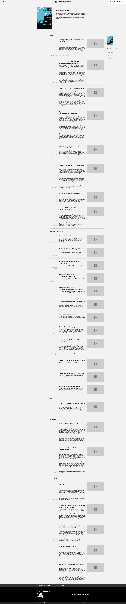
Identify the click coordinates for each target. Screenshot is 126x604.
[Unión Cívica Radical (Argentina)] (95, 389)
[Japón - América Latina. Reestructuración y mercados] (95, 115)
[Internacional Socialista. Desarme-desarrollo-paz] (95, 451)
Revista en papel (40, 585)
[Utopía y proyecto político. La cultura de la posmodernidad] (95, 567)
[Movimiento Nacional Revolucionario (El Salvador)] (95, 304)
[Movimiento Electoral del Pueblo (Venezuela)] (95, 265)
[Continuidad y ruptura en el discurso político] (95, 486)
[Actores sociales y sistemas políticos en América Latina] (95, 406)
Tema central (111, 58)
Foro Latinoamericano (113, 54)
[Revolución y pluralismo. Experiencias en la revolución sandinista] (95, 529)
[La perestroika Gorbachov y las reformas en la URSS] (95, 149)
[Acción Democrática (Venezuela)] (95, 239)
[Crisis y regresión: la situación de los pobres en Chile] (95, 43)
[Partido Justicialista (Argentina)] (95, 330)
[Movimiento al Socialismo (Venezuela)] (95, 252)
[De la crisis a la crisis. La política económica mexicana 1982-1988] (95, 64)
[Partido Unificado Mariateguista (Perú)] (95, 376)
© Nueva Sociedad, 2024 (41, 602)
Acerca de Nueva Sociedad (59, 585)
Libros (109, 55)
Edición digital (48, 585)
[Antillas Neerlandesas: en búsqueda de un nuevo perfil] (95, 168)
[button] (5, 2)
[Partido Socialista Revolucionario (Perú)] (95, 363)
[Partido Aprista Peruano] (95, 317)
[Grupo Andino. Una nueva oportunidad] (95, 92)
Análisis (110, 51)
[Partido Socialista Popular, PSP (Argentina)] (95, 343)
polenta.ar (87, 602)
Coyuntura (110, 52)
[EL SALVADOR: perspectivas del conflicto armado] (95, 211)
